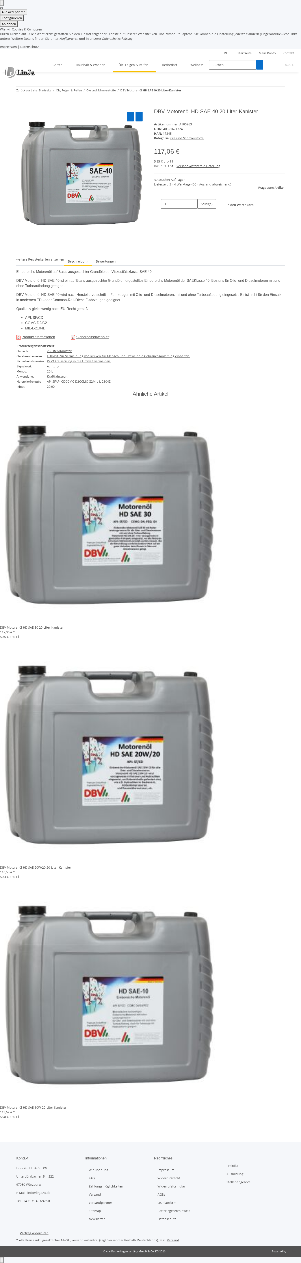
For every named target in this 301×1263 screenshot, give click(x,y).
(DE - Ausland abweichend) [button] (211, 184)
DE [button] (226, 53)
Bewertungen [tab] (106, 261)
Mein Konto (267, 53)
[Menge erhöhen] (200, 213)
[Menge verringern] (157, 204)
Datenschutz (29, 47)
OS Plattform (167, 1203)
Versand (95, 1194)
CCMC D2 (72, 381)
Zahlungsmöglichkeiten (106, 1186)
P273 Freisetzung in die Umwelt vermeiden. (79, 361)
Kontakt (288, 53)
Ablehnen (9, 24)
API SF (51, 381)
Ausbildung (235, 1174)
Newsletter (97, 1219)
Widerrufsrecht (169, 1178)
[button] (270, 64)
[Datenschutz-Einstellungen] (2, 3)
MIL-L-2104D (102, 381)
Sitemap (95, 1211)
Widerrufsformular (171, 1186)
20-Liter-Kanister (59, 351)
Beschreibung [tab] (78, 261)
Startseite (245, 53)
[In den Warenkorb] (19, 106)
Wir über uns (98, 1170)
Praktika (232, 1166)
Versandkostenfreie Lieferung (198, 166)
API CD (60, 381)
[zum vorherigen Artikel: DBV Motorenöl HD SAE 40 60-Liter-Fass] (184, 91)
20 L (50, 371)
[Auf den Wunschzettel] (139, 116)
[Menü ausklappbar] (9, 61)
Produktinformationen (38, 337)
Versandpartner (100, 1203)
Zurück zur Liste (26, 90)
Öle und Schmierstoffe (187, 138)
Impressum (8, 47)
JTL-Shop (292, 1251)
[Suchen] (259, 65)
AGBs (161, 1194)
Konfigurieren (12, 18)
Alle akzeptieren (14, 12)
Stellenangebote (239, 1182)
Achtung (53, 366)
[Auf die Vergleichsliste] (130, 116)
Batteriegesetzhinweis (174, 1211)
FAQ (92, 1178)
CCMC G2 (86, 381)
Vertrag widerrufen (34, 1233)
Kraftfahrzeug (57, 376)
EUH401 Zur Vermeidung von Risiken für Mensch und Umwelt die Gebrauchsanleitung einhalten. (118, 356)
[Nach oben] (2, 1260)
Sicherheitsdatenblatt (92, 337)
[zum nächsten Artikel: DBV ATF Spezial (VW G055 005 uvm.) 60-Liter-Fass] (192, 91)
